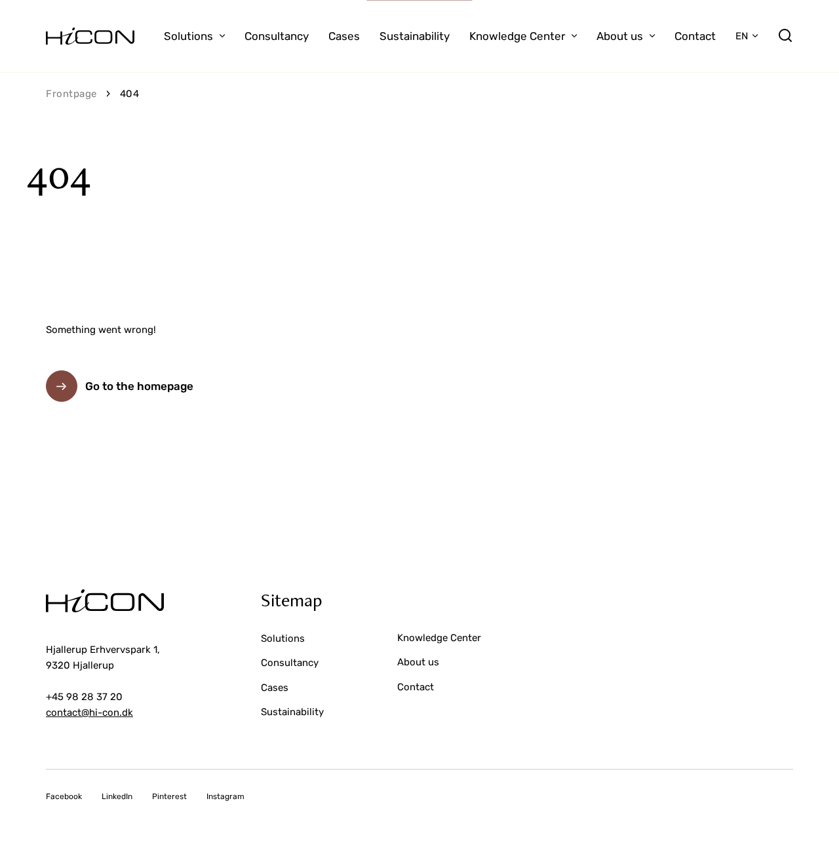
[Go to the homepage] (90, 36)
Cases (344, 36)
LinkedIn (117, 796)
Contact (695, 36)
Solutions (188, 36)
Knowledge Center (517, 36)
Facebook (64, 796)
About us (619, 36)
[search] (785, 36)
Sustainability (415, 36)
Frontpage (71, 94)
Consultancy (276, 36)
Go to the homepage (139, 386)
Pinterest (169, 796)
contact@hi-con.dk (89, 712)
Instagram (225, 796)
